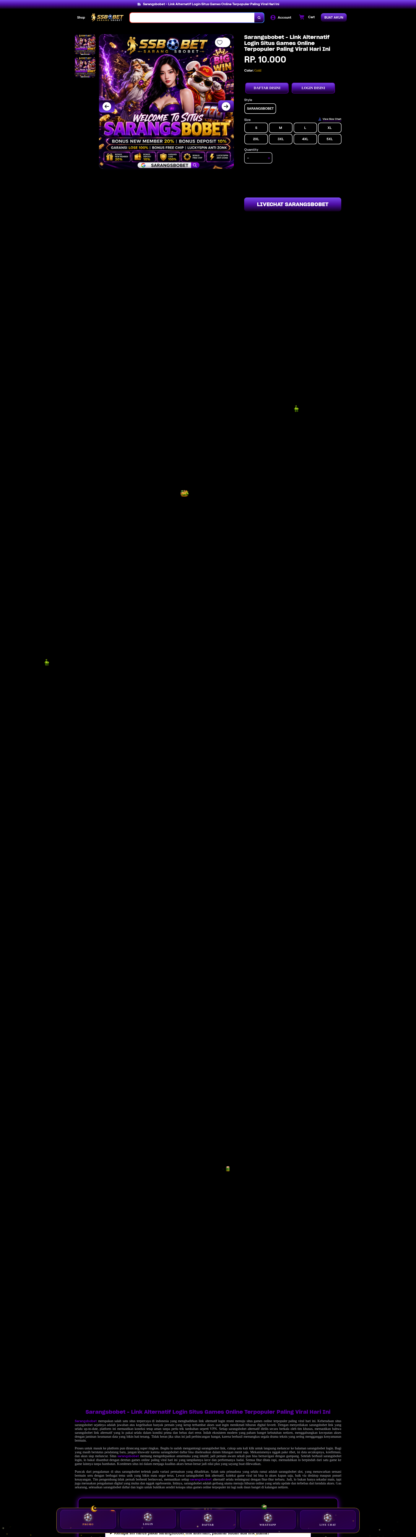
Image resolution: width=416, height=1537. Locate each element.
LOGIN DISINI (313, 88)
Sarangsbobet (86, 1421)
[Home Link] (107, 17)
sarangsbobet (128, 1456)
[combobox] (192, 17)
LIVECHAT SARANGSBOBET (292, 204)
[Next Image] (226, 106)
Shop (81, 17)
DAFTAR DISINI (267, 88)
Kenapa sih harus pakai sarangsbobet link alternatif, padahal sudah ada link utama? (192, 1533)
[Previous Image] (107, 106)
